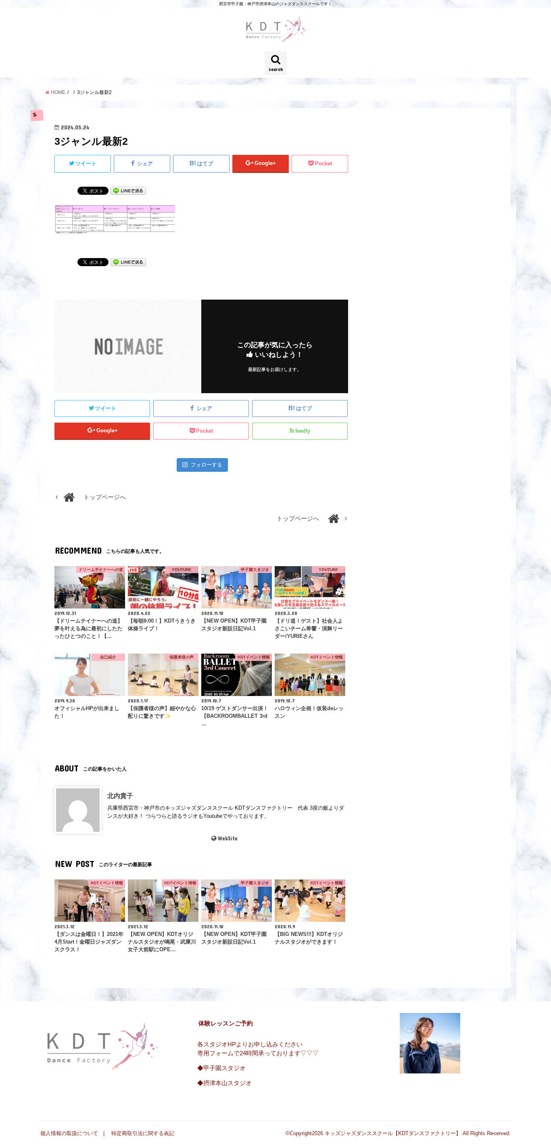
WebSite (228, 838)
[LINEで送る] (128, 190)
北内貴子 (120, 795)
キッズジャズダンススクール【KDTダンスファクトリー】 (393, 1133)
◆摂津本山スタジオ (224, 1083)
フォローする (206, 465)
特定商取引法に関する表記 (142, 1133)
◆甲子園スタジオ (221, 1068)
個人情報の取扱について (69, 1133)
